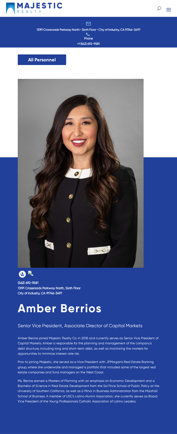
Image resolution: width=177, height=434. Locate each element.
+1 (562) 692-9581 (88, 43)
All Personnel (42, 59)
